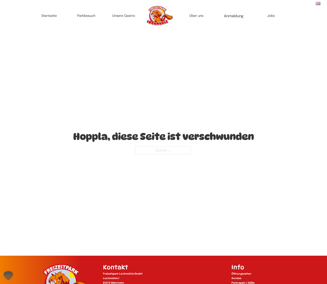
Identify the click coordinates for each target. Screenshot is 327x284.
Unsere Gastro (123, 15)
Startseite (49, 15)
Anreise (236, 278)
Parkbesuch (86, 15)
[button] (8, 275)
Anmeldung (233, 15)
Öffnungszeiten (241, 273)
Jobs (271, 15)
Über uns (196, 15)
